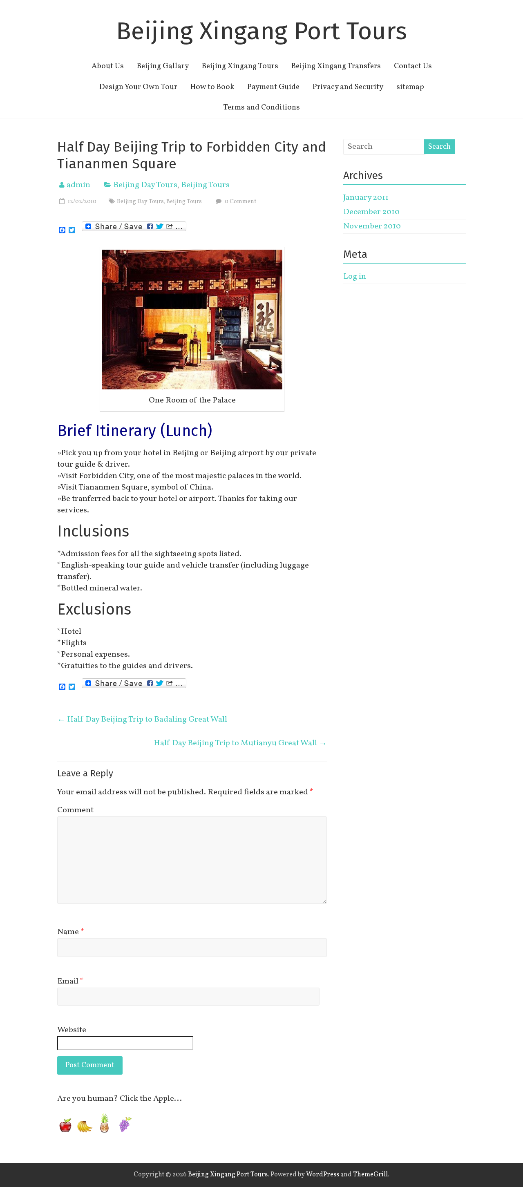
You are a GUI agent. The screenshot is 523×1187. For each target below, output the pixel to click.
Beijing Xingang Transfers (336, 66)
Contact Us (413, 66)
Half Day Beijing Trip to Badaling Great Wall (142, 719)
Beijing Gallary (163, 66)
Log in (354, 276)
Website (71, 1030)
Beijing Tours (205, 185)
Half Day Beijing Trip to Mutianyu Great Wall (240, 743)
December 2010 (371, 212)
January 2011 (366, 197)
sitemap (410, 87)
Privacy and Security (348, 87)
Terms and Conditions (261, 107)
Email (70, 981)
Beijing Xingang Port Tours (261, 31)
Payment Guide (273, 87)
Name (70, 932)
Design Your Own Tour (138, 87)
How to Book (212, 87)
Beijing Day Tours (145, 185)
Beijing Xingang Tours (240, 66)
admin (78, 185)
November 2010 (372, 226)
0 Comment (240, 202)
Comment (75, 810)
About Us (108, 66)
